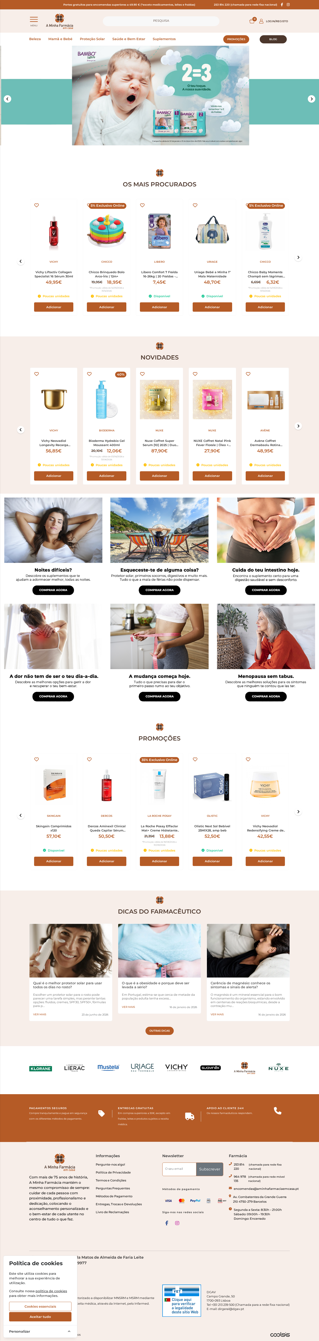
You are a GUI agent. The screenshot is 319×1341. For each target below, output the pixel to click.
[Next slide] (298, 257)
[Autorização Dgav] (181, 1301)
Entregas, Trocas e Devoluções (119, 1204)
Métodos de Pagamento (114, 1196)
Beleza (35, 39)
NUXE (159, 430)
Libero (159, 261)
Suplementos (164, 39)
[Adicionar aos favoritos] (36, 205)
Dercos (106, 815)
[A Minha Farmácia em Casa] (59, 21)
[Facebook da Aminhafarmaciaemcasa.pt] (282, 4)
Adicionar (53, 307)
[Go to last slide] (21, 261)
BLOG (273, 39)
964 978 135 (259, 1179)
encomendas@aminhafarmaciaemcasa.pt (266, 1189)
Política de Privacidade (113, 1172)
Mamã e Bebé (60, 39)
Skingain (53, 815)
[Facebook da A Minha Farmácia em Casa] (166, 1223)
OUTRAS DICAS (159, 1030)
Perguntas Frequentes (113, 1188)
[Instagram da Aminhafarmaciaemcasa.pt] (288, 4)
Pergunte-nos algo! (110, 1164)
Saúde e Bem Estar (128, 39)
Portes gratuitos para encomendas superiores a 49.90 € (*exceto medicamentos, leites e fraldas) (129, 4)
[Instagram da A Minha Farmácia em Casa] (177, 1223)
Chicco (106, 261)
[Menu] (34, 19)
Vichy (54, 261)
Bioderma (106, 430)
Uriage (212, 261)
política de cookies (51, 1291)
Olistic (212, 815)
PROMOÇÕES (236, 39)
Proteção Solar (92, 39)
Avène (265, 430)
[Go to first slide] (311, 99)
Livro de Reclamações (112, 1212)
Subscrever (209, 1169)
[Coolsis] (280, 1334)
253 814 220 (258, 1166)
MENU (34, 25)
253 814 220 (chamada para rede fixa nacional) (245, 4)
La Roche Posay (159, 815)
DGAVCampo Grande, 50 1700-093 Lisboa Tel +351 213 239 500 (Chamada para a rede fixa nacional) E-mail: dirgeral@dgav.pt (248, 1300)
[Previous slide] (7, 99)
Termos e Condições (111, 1180)
